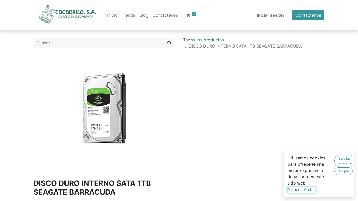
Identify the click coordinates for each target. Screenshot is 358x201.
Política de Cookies (302, 190)
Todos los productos (203, 39)
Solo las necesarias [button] (345, 161)
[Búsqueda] (169, 43)
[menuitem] (112, 15)
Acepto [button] (343, 171)
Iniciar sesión (270, 15)
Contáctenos (308, 15)
